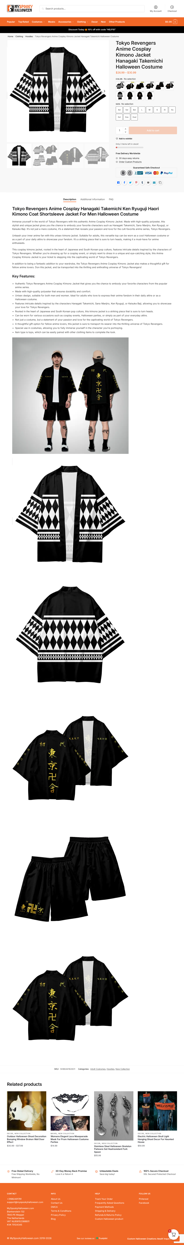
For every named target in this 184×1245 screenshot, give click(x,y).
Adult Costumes (97, 1069)
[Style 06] (169, 86)
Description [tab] (69, 199)
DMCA (54, 1207)
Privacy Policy (58, 1215)
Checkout (172, 11)
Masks (54, 1133)
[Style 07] (120, 95)
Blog (53, 1218)
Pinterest (143, 1199)
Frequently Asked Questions (109, 1202)
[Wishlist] (42, 1095)
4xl (119, 110)
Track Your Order (104, 1199)
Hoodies (29, 36)
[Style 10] (149, 95)
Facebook (144, 1202)
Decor (10, 1133)
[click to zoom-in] (58, 91)
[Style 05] (159, 86)
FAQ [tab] (111, 199)
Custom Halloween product (109, 1218)
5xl (127, 110)
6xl (134, 110)
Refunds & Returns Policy (108, 1215)
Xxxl (134, 117)
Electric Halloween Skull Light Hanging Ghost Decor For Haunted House (156, 1139)
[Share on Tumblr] (142, 182)
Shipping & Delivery (105, 1210)
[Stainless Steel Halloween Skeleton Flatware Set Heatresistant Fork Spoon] (113, 1115)
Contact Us (56, 1202)
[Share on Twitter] (130, 182)
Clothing (19, 36)
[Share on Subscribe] (154, 182)
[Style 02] (130, 86)
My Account (156, 11)
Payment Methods (104, 1207)
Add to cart (153, 130)
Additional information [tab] (92, 199)
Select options (26, 1161)
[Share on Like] (118, 182)
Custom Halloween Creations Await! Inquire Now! (152, 1238)
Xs (172, 110)
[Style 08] (130, 95)
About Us (55, 1199)
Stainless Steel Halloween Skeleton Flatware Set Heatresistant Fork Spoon (112, 1149)
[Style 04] (149, 86)
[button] (104, 91)
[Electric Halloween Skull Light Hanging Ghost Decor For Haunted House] (157, 1111)
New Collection (122, 1069)
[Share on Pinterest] (136, 182)
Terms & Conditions (61, 1210)
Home (10, 36)
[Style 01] (120, 86)
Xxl (119, 117)
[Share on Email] (148, 182)
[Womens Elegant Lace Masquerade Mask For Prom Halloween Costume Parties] (70, 1111)
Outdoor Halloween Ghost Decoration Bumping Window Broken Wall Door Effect (26, 1139)
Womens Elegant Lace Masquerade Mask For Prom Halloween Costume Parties (70, 1139)
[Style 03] (140, 86)
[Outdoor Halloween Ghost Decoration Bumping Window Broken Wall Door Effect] (26, 1111)
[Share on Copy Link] (160, 182)
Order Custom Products (130, 162)
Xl (165, 110)
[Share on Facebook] (124, 182)
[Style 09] (140, 95)
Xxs (126, 117)
